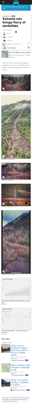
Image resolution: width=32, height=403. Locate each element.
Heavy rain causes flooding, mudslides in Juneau (20, 382)
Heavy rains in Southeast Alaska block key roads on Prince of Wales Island (19, 350)
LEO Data (3, 304)
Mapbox (5, 48)
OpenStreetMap (12, 48)
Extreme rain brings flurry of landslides (14, 22)
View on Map (7, 342)
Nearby (12, 57)
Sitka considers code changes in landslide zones (20, 367)
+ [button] (28, 43)
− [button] (28, 45)
